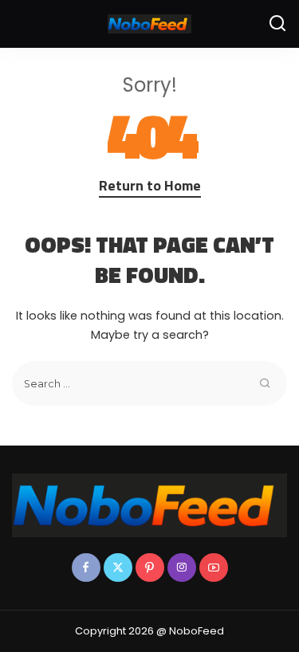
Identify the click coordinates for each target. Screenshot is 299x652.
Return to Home (150, 185)
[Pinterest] (150, 567)
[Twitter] (118, 567)
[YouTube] (213, 567)
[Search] (277, 24)
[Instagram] (181, 567)
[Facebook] (86, 567)
